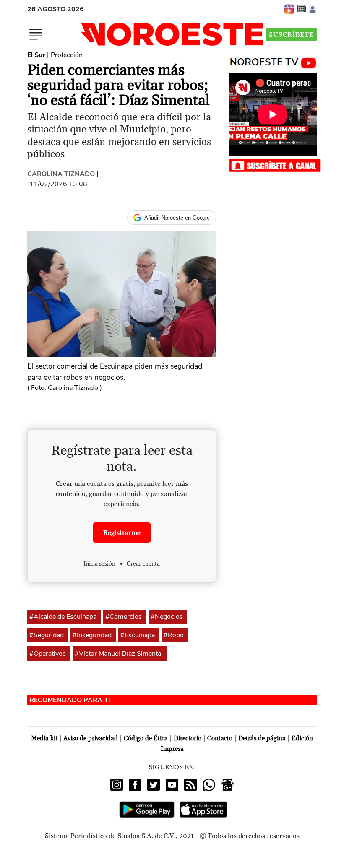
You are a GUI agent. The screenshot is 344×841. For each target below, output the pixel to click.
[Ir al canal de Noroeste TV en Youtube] (275, 61)
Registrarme (122, 533)
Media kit (44, 738)
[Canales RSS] (190, 785)
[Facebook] (135, 785)
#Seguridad (46, 635)
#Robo (174, 635)
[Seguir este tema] (97, 617)
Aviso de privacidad (90, 738)
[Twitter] (153, 785)
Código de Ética (146, 738)
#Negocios (167, 616)
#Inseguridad (92, 635)
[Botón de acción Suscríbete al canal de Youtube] (275, 165)
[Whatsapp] (209, 785)
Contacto (219, 738)
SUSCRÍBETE (291, 35)
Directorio (187, 738)
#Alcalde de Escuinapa (62, 616)
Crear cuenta (143, 564)
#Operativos (47, 653)
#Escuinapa (137, 635)
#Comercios (123, 616)
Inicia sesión (99, 564)
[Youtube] (172, 785)
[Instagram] (116, 785)
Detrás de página (262, 738)
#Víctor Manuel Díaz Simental (119, 653)
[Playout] (289, 9)
